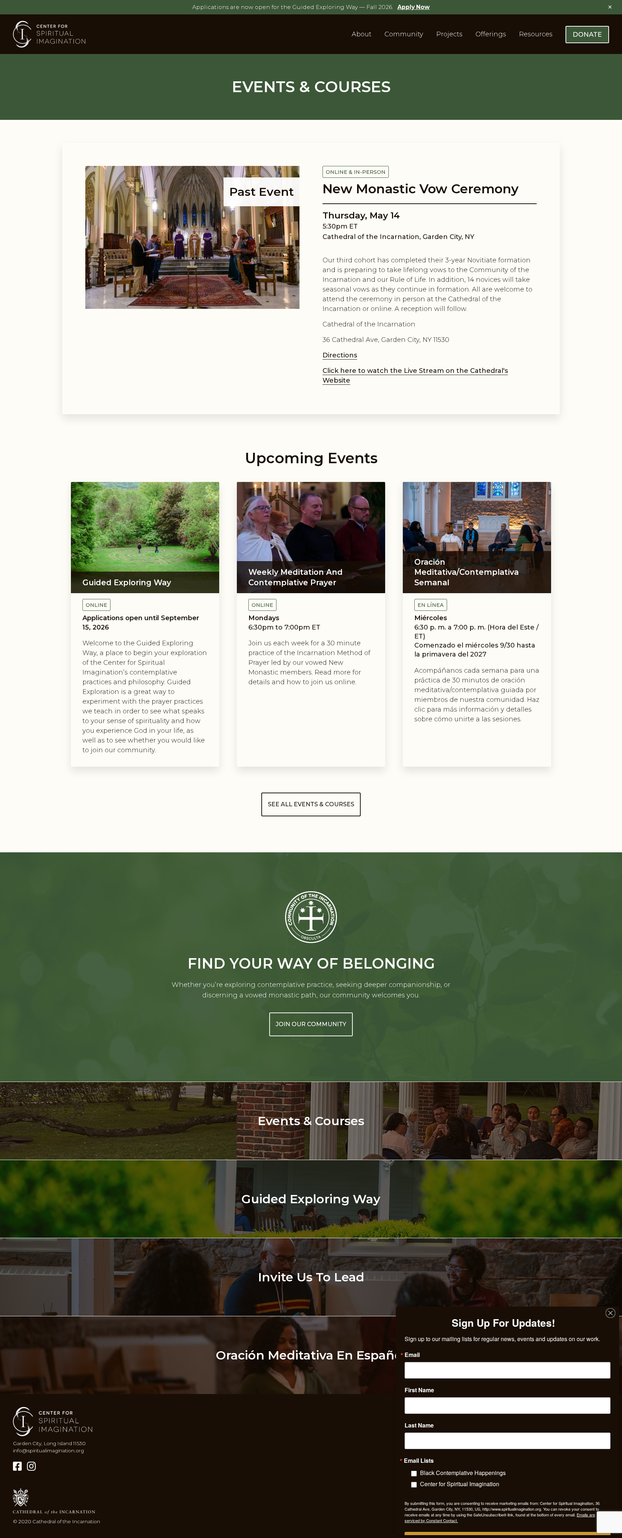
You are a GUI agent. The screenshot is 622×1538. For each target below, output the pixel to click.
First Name (419, 1390)
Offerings (490, 34)
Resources (536, 34)
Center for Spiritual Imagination (459, 1484)
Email (412, 1355)
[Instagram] (31, 1466)
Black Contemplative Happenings (463, 1473)
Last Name (419, 1425)
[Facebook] (17, 1466)
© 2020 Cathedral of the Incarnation (56, 1521)
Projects (449, 34)
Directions (340, 355)
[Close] (610, 1313)
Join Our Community (311, 1024)
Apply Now (413, 7)
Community (403, 34)
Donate (587, 35)
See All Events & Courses (311, 804)
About (361, 34)
